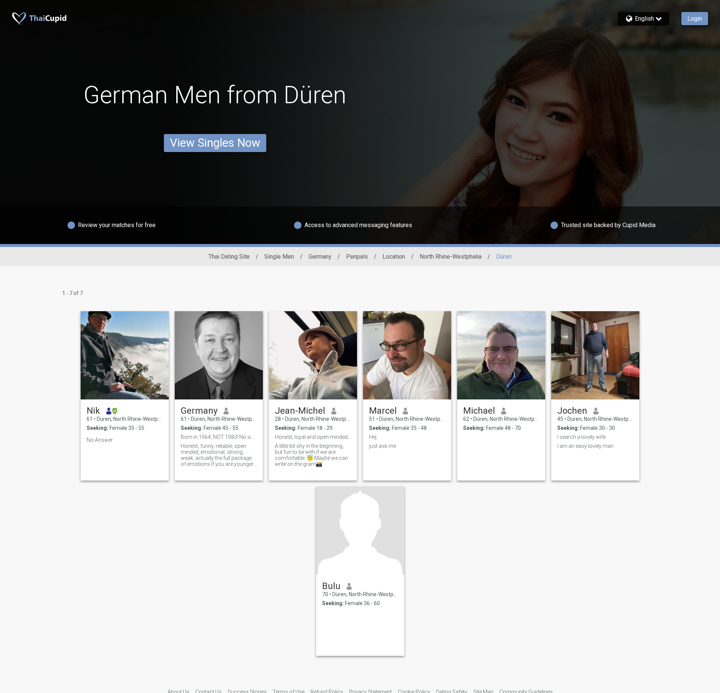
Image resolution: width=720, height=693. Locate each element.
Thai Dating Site (229, 256)
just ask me (382, 446)
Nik (93, 410)
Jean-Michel (300, 410)
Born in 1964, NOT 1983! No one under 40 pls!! (219, 437)
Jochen (572, 410)
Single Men (279, 256)
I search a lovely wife (581, 437)
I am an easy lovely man (585, 446)
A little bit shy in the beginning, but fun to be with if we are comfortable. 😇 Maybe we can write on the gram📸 (311, 455)
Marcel (383, 410)
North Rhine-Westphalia (451, 256)
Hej (372, 437)
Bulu (331, 586)
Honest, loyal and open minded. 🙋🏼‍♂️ (313, 437)
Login (694, 18)
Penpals (357, 256)
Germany (320, 256)
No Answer (100, 440)
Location (393, 256)
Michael (479, 410)
